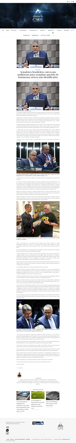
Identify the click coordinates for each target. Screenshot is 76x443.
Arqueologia (33, 30)
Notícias (38, 69)
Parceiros (66, 30)
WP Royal (13, 440)
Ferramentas (35, 35)
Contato (59, 30)
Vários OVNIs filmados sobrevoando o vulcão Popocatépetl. (51, 403)
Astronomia (23, 30)
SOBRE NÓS (50, 30)
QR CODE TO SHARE (45, 35)
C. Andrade (20, 367)
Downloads (26, 35)
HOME (7, 30)
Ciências (42, 30)
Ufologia (13, 30)
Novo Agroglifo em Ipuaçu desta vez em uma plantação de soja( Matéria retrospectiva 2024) (37, 404)
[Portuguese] (52, 34)
